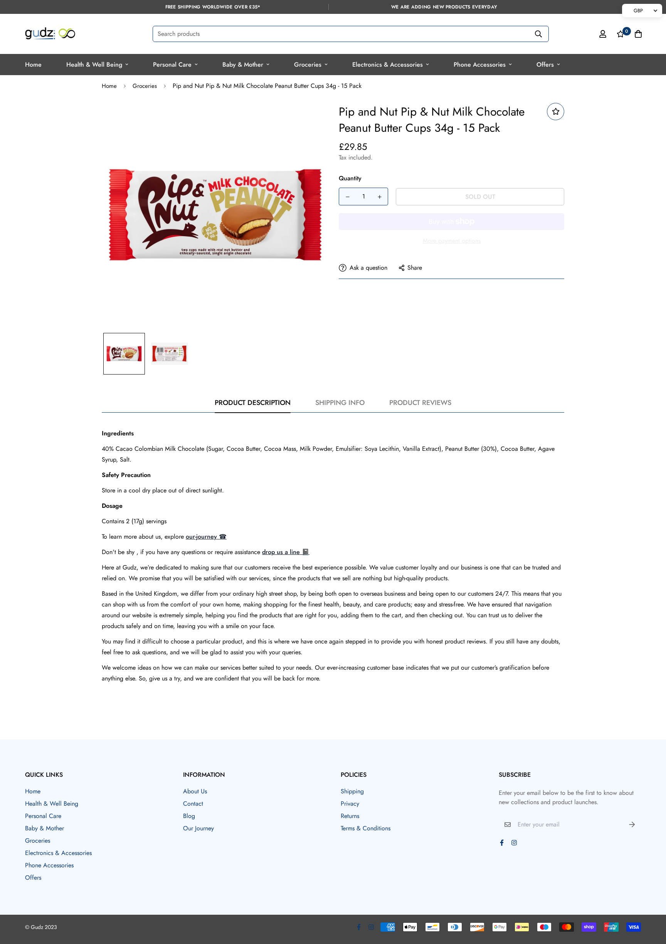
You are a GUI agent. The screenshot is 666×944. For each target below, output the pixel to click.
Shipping (352, 791)
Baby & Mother (242, 64)
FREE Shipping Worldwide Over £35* (213, 6)
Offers (545, 64)
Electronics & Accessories (387, 64)
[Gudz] (50, 34)
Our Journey (198, 828)
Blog (189, 815)
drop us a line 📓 (285, 552)
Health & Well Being (94, 64)
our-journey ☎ (206, 536)
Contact (193, 803)
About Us (195, 791)
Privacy (350, 803)
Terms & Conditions (365, 828)
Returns (350, 815)
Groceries (307, 64)
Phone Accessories (480, 64)
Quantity (350, 178)
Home (33, 64)
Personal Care (172, 64)
